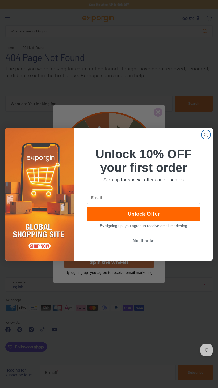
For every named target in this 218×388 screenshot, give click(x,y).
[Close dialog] (206, 134)
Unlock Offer (144, 214)
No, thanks (143, 240)
